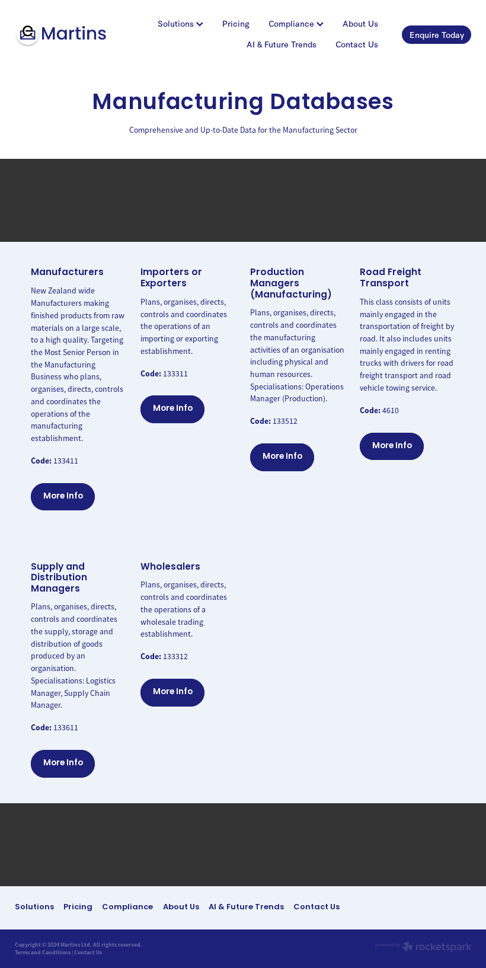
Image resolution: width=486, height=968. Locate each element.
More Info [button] (63, 496)
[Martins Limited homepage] (60, 34)
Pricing (236, 23)
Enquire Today (437, 34)
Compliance (292, 23)
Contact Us (356, 44)
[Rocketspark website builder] (423, 948)
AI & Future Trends (281, 44)
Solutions (177, 23)
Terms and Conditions (43, 952)
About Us (360, 23)
